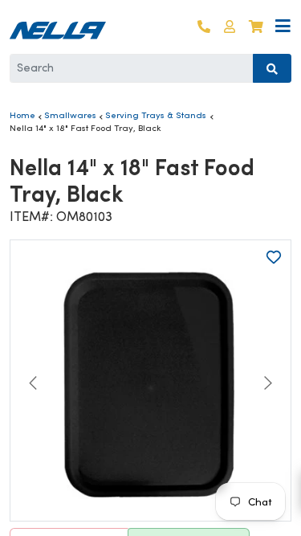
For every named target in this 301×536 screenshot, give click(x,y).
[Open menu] (283, 27)
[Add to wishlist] (274, 257)
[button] (229, 27)
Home (22, 115)
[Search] (272, 68)
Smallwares (70, 115)
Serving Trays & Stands (155, 115)
